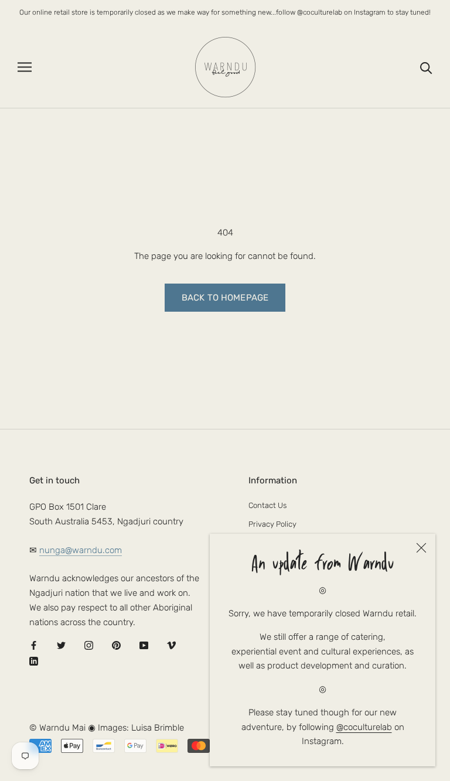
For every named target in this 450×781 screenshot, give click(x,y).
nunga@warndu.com (80, 550)
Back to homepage (225, 297)
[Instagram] (88, 645)
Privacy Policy (272, 524)
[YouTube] (143, 645)
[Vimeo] (171, 645)
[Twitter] (61, 645)
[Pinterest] (116, 645)
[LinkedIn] (33, 661)
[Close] (421, 548)
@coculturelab (364, 727)
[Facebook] (33, 645)
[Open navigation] (25, 67)
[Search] (426, 67)
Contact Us (267, 505)
